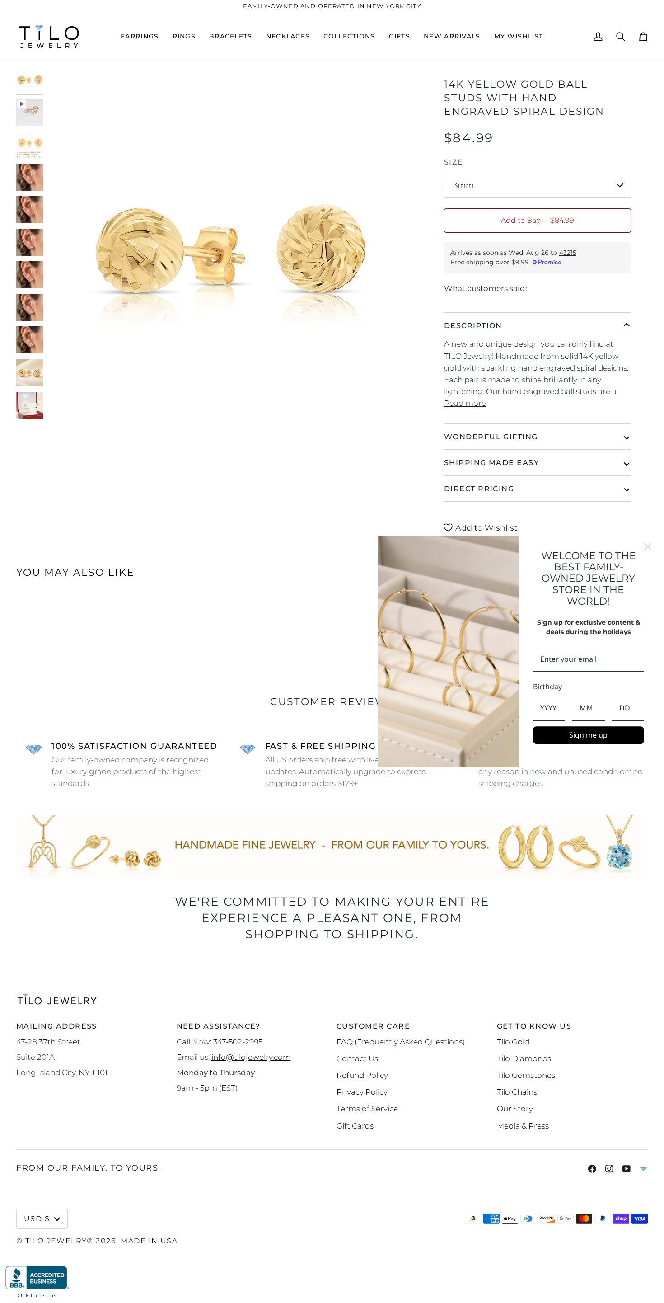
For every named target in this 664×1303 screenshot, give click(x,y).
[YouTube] (626, 1169)
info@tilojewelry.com (251, 1057)
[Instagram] (609, 1169)
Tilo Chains (517, 1091)
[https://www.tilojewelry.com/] (644, 1169)
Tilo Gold (513, 1041)
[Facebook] (592, 1169)
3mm (464, 185)
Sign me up (588, 735)
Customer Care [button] (373, 1025)
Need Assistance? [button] (219, 1025)
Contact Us (357, 1058)
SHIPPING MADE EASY (491, 462)
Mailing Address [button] (56, 1025)
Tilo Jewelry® (59, 1240)
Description (473, 325)
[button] (139, 37)
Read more (465, 403)
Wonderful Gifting (491, 436)
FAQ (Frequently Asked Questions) (401, 1041)
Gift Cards (355, 1125)
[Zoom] (62, 414)
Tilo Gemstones (526, 1075)
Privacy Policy (362, 1091)
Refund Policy (362, 1075)
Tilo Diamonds (524, 1058)
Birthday (547, 687)
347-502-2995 (237, 1041)
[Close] (648, 546)
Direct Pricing (479, 488)
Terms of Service (367, 1108)
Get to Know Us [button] (534, 1025)
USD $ (37, 1218)
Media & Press (523, 1125)
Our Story (515, 1108)
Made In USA (149, 1240)
